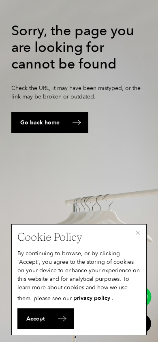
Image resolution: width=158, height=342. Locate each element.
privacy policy (91, 298)
